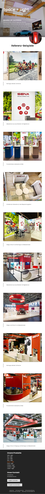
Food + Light (10, 463)
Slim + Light (10, 460)
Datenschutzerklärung (29, 490)
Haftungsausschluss (19, 490)
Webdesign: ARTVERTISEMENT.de (28, 491)
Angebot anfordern (13, 480)
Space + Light (10, 462)
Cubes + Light (10, 468)
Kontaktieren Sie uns (11, 476)
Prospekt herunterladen (14, 485)
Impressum (11, 490)
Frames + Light (10, 465)
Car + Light (10, 458)
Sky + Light (10, 457)
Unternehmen (10, 475)
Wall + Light (10, 455)
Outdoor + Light (11, 466)
